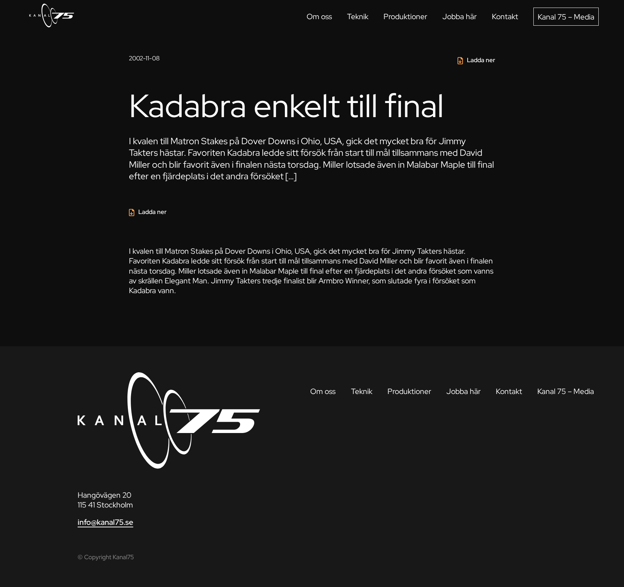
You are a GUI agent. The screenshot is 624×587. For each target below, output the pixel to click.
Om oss (319, 16)
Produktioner (405, 16)
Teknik (357, 16)
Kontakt (505, 16)
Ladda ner (481, 60)
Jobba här (459, 16)
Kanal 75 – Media (566, 17)
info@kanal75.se (105, 522)
